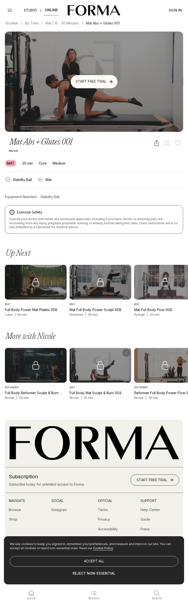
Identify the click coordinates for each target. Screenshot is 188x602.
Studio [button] (30, 10)
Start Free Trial (91, 81)
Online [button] (51, 10)
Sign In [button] (175, 10)
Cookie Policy (103, 548)
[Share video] (156, 143)
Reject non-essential (94, 573)
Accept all (94, 561)
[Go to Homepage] (94, 459)
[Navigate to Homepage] (94, 10)
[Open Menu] (10, 10)
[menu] (62, 270)
